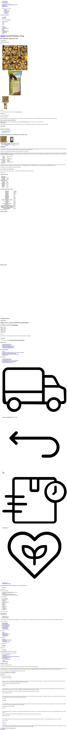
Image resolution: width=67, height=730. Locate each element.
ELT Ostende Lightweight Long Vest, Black (9, 361)
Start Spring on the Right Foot (7, 344)
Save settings (3, 728)
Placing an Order (5, 622)
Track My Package (5, 634)
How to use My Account (6, 624)
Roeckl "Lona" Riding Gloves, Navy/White (9, 353)
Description (3, 147)
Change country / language (12, 651)
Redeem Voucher (5, 635)
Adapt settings (13, 672)
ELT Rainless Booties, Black (6, 359)
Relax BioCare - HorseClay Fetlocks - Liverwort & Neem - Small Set (13, 352)
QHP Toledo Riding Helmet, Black (7, 362)
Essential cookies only (7, 672)
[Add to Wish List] (0, 127)
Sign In (3, 632)
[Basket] (34, 24)
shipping (5, 6)
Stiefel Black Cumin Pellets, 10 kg (6, 144)
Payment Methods (5, 623)
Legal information (4, 209)
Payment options (6, 11)
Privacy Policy (4, 655)
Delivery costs (6, 10)
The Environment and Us (6, 641)
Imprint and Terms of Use (6, 654)
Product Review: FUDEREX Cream (8, 346)
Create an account (5, 21)
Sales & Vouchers (5, 627)
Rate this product (3, 320)
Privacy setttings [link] (4, 658)
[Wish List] (3, 23)
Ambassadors (4, 640)
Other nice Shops (5, 661)
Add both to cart (3, 146)
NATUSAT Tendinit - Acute (6, 358)
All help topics (6, 13)
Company (3, 660)
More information (3, 122)
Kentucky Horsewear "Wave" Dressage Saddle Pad (10, 360)
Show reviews (3, 338)
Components (3, 172)
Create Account (4, 633)
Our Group (4, 645)
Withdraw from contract (4, 663)
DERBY (3, 351)
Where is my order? (7, 8)
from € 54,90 (9, 4)
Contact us (6, 12)
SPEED (2, 36)
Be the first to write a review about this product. (16, 340)
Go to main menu (5, 1)
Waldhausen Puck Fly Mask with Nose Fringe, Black (10, 354)
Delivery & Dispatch (5, 625)
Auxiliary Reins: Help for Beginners (8, 347)
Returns (5, 9)
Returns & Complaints (5, 626)
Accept (2, 672)
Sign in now (4, 18)
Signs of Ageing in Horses (6, 345)
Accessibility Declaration (6, 657)
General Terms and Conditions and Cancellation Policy (10, 656)
